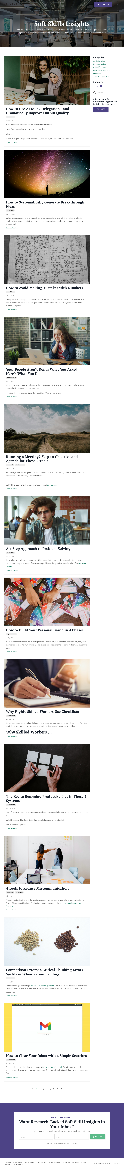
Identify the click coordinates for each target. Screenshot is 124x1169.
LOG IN (116, 4)
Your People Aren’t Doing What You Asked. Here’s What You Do (42, 371)
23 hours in (52, 485)
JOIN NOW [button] (97, 1137)
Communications (42, 1162)
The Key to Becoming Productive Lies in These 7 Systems (46, 798)
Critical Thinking (17, 1162)
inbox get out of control (52, 1067)
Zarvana (8, 1162)
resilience (97, 73)
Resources (66, 1162)
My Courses (75, 1162)
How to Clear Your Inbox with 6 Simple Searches (46, 1056)
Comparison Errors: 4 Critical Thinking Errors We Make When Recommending (44, 972)
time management (20, 464)
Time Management (30, 1162)
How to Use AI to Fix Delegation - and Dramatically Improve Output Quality (37, 111)
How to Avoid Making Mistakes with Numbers (44, 288)
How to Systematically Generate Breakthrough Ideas (45, 204)
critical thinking (10, 117)
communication (10, 464)
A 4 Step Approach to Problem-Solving (38, 548)
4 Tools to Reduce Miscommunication (37, 888)
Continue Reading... (12, 142)
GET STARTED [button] (103, 4)
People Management (55, 1162)
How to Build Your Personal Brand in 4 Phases (45, 630)
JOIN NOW (100, 109)
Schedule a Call (18, 1164)
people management (11, 377)
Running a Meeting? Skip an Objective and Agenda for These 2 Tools (42, 459)
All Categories (99, 61)
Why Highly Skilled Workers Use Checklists (42, 711)
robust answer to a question (42, 986)
